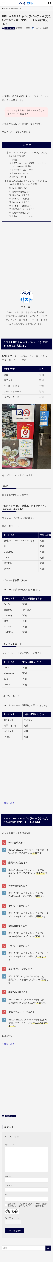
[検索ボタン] (49, 3)
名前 (8, 1176)
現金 (15, 160)
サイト (7, 1195)
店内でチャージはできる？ (24, 216)
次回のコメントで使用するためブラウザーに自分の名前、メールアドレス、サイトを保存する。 (27, 1205)
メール (9, 1186)
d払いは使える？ (20, 188)
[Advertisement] (26, 59)
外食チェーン (9, 28)
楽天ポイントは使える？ (23, 209)
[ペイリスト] (26, 3)
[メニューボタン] (3, 3)
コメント (9, 1145)
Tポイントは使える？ (22, 206)
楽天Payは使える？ (21, 192)
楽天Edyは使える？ (21, 213)
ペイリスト (26, 307)
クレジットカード (21, 173)
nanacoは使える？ (21, 202)
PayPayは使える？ (21, 195)
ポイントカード (20, 177)
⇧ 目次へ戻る (8, 803)
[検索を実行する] (48, 1248)
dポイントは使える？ (22, 199)
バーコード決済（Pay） (23, 170)
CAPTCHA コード (12, 1218)
